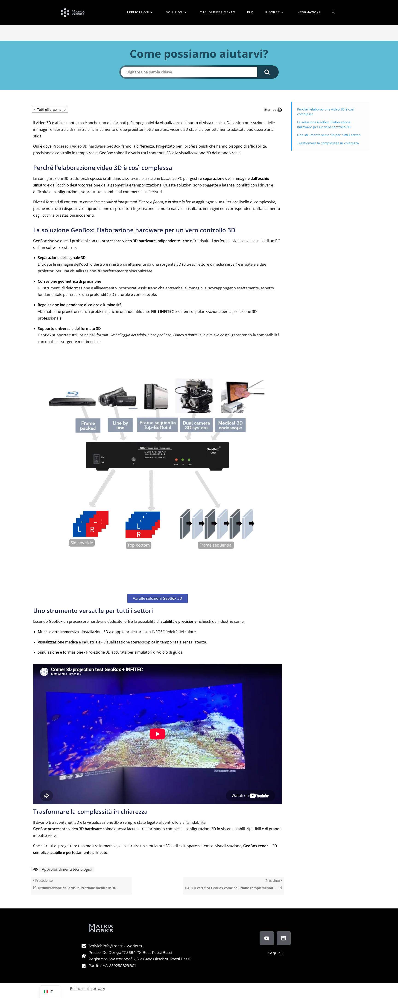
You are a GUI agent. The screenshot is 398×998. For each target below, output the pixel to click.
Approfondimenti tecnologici (67, 869)
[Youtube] (267, 938)
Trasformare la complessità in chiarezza (328, 143)
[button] (273, 109)
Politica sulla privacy (87, 988)
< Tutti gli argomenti (50, 109)
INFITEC (158, 631)
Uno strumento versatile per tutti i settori (329, 135)
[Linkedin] (284, 938)
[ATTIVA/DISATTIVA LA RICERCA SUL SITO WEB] (333, 12)
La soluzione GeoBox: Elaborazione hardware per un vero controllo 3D (324, 124)
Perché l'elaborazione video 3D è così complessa (325, 111)
